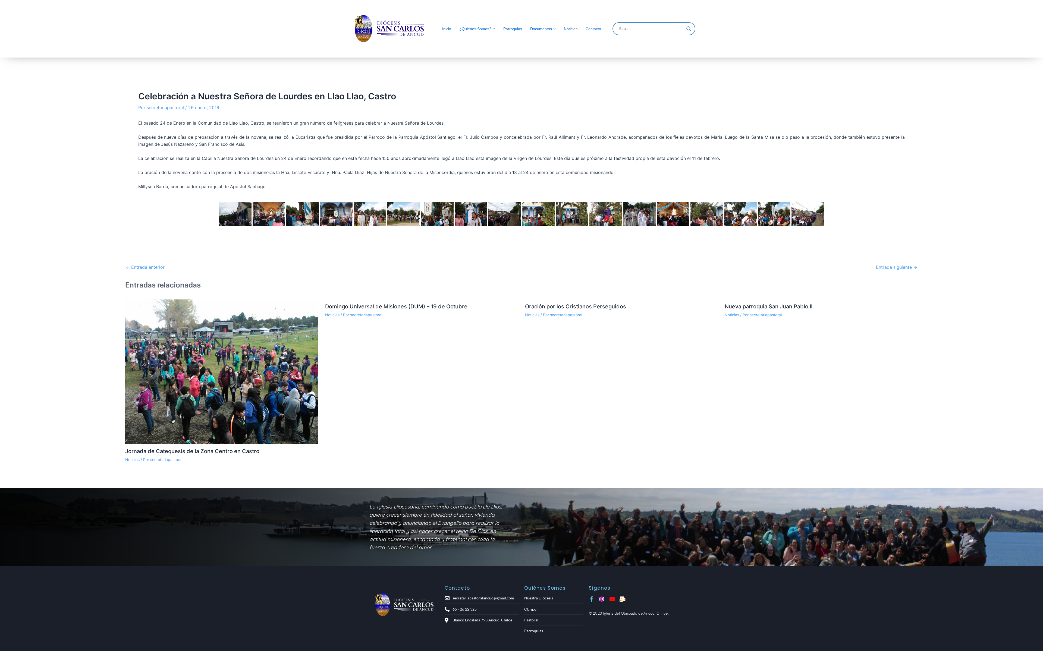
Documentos (541, 29)
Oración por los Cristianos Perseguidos (575, 306)
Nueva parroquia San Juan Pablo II (768, 306)
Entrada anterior (145, 267)
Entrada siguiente (896, 267)
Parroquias (512, 29)
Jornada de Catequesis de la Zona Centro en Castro (192, 451)
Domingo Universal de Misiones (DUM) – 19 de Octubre (396, 306)
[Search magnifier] (689, 29)
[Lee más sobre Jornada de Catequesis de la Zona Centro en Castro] (221, 371)
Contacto (593, 29)
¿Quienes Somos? (475, 29)
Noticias (570, 29)
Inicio (446, 29)
